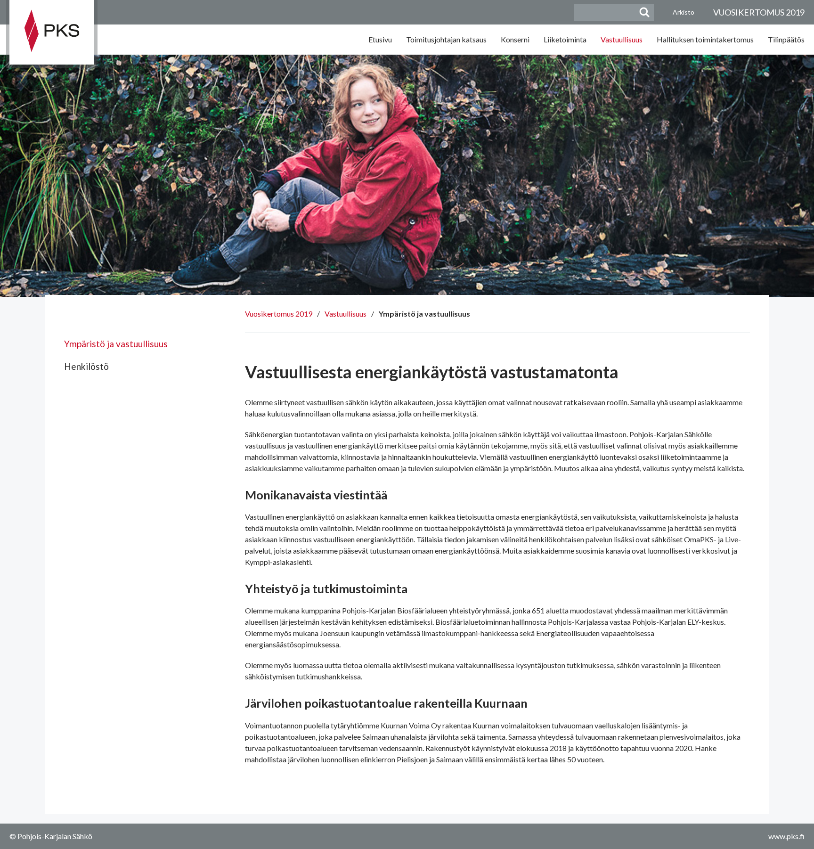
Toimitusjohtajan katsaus (446, 39)
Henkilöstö (86, 366)
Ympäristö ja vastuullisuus (116, 343)
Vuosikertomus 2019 (278, 313)
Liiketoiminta (565, 39)
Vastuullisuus (622, 39)
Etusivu (380, 39)
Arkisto (683, 12)
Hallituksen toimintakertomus (705, 39)
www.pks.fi (786, 836)
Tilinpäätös (786, 39)
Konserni (515, 39)
